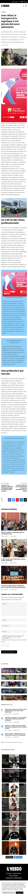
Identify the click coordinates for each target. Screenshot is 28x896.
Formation (3, 12)
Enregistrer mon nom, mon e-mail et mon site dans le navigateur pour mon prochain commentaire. (13, 637)
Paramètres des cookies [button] (8, 892)
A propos (9, 873)
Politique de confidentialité (14, 878)
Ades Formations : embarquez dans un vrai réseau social (12, 533)
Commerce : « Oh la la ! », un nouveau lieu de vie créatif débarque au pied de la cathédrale (15, 719)
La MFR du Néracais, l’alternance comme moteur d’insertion (13, 559)
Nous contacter (13, 875)
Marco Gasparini (4, 562)
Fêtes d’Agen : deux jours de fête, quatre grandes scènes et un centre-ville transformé (16, 711)
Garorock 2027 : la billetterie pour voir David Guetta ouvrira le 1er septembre (15, 734)
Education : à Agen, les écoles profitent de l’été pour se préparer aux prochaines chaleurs (16, 727)
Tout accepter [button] (19, 892)
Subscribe (19, 857)
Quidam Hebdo (4, 536)
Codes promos (17, 873)
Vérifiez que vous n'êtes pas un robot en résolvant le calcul (13, 641)
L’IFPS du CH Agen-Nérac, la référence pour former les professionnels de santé (13, 586)
